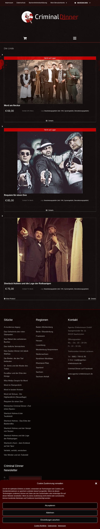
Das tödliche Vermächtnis (14, 346)
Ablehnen (50, 513)
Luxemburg (40, 345)
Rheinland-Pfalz (42, 363)
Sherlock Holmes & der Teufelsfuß (13, 414)
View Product (10, 299)
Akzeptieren (50, 505)
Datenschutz (52, 526)
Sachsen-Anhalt (42, 376)
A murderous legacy (12, 327)
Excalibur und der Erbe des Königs (15, 374)
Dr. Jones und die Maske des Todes (16, 367)
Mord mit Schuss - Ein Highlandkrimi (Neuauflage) (15, 395)
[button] (96, 483)
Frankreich (40, 336)
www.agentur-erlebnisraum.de (80, 374)
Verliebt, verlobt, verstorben (15, 450)
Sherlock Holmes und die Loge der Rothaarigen (27, 283)
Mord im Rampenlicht (12, 385)
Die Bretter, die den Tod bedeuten (13, 359)
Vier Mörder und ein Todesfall (16, 455)
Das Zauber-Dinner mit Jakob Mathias (16, 352)
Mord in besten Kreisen (13, 390)
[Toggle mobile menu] (75, 38)
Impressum (62, 526)
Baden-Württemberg (44, 327)
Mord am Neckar (12, 105)
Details (50, 121)
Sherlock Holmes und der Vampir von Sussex (17, 429)
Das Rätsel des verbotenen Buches (15, 340)
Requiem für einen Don (15, 195)
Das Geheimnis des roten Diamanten (14, 333)
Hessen (39, 341)
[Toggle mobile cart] (25, 38)
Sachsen (39, 372)
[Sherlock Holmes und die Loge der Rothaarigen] (50, 250)
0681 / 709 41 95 (79, 356)
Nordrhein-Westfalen (44, 358)
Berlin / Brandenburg (44, 332)
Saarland (39, 367)
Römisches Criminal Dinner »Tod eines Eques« (17, 407)
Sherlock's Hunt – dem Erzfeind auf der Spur (17, 444)
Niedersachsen (42, 354)
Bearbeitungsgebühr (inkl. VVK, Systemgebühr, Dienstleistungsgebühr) (66, 111)
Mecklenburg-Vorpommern (47, 349)
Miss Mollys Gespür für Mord (16, 381)
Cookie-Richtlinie (40, 526)
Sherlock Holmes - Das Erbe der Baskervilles (17, 422)
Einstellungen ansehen (50, 520)
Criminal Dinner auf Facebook (80, 369)
